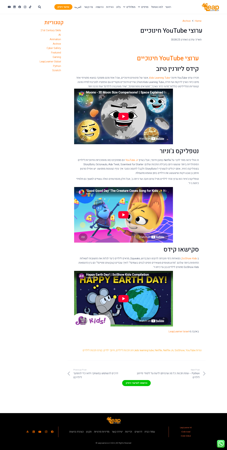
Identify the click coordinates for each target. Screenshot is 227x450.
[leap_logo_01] (210, 7)
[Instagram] (25, 7)
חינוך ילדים (109, 350)
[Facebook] (19, 7)
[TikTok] (30, 7)
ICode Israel (185, 431)
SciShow (180, 350)
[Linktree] (27, 432)
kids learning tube (144, 350)
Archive (57, 44)
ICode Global (186, 436)
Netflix (158, 350)
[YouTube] (9, 7)
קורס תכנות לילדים (92, 350)
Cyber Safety (54, 48)
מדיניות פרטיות (101, 432)
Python (57, 66)
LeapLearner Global (50, 61)
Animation (55, 39)
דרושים (138, 432)
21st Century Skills (51, 30)
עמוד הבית (150, 432)
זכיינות (128, 432)
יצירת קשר (117, 432)
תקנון (89, 432)
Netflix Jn (168, 350)
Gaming (57, 57)
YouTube (190, 350)
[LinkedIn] (14, 7)
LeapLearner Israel (178, 331)
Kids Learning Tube (159, 78)
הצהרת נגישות (76, 432)
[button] (139, 6)
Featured (56, 53)
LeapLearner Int (186, 427)
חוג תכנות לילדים (125, 350)
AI (60, 35)
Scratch (56, 70)
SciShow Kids (189, 258)
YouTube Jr (131, 160)
